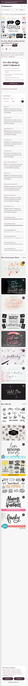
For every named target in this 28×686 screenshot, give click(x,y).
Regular (7, 14)
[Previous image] (3, 24)
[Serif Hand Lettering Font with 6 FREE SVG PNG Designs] (13, 321)
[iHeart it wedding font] (13, 374)
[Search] (17, 10)
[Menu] (24, 6)
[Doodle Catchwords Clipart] (13, 415)
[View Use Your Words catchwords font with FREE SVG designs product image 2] (12, 36)
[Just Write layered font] (13, 339)
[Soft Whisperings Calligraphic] (13, 304)
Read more (12, 56)
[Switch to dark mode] (22, 6)
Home (2, 14)
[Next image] (23, 24)
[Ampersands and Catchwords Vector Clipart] (13, 433)
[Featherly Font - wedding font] (13, 269)
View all (24, 257)
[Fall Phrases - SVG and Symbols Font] (13, 485)
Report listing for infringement (10, 88)
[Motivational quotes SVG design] (13, 468)
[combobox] (8, 10)
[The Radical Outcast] (13, 286)
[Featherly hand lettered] (13, 357)
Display (11, 14)
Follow (14, 45)
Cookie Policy (5, 675)
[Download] (20, 262)
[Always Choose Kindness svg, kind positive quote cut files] (13, 503)
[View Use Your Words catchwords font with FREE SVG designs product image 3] (19, 36)
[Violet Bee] (13, 392)
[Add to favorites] (10, 49)
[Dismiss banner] (25, 2)
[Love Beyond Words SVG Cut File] (13, 450)
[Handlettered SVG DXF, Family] (13, 521)
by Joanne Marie (7, 45)
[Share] (2, 49)
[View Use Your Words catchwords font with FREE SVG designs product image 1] (4, 36)
